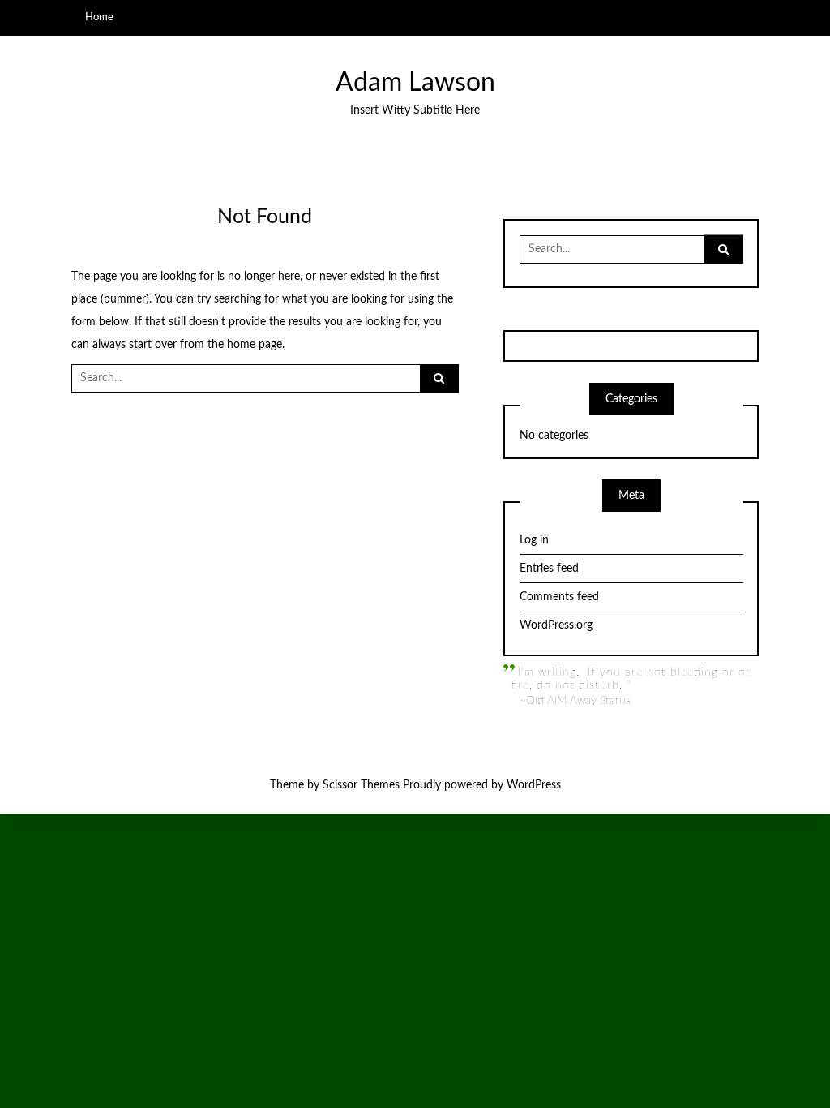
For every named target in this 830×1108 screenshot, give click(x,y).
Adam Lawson (415, 83)
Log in (534, 540)
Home (99, 17)
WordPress (534, 785)
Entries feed (549, 568)
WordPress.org (556, 625)
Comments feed (559, 597)
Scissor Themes (361, 785)
